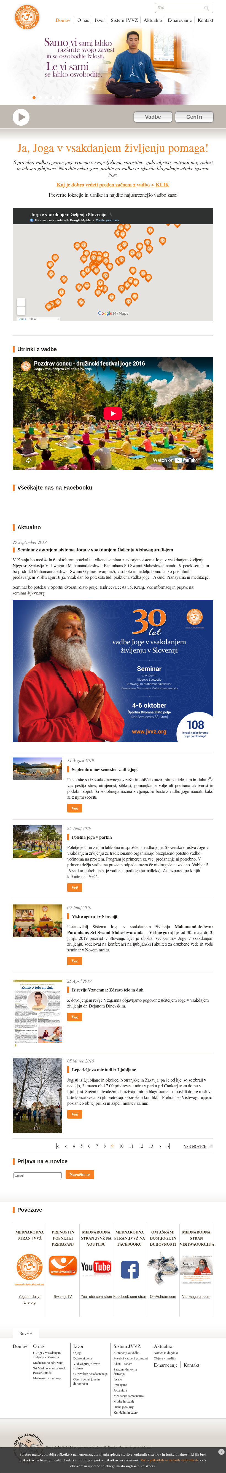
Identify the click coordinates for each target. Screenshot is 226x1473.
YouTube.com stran (96, 1297)
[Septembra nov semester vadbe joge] (37, 768)
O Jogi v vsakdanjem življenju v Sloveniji (47, 1354)
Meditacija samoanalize (129, 1395)
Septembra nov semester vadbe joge (105, 769)
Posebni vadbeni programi (131, 1358)
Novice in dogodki (166, 1352)
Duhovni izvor (82, 1358)
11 (131, 1146)
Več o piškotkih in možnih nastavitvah (169, 1460)
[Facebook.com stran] (129, 1287)
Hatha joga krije (124, 1406)
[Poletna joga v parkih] (37, 841)
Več (74, 808)
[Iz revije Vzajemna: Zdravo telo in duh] (37, 1012)
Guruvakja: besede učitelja (90, 1373)
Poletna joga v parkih (92, 837)
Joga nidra (120, 1390)
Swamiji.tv (24, 117)
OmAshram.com (163, 1297)
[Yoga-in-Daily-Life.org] (29, 1287)
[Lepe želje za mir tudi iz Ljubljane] (37, 1095)
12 (141, 1146)
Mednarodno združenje (48, 1362)
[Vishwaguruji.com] (196, 1287)
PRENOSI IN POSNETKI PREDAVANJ (63, 1238)
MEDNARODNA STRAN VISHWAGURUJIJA (197, 1238)
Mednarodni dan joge (47, 1378)
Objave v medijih (165, 1358)
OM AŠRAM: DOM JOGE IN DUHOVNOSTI (163, 1238)
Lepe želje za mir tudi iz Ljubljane (104, 1069)
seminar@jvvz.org (29, 593)
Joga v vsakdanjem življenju (27, 20)
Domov (63, 20)
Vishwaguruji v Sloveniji (94, 916)
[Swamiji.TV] (63, 1287)
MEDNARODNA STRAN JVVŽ (29, 1238)
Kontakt (205, 20)
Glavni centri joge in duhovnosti (86, 1381)
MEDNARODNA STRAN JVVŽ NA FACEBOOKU (129, 1238)
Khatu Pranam (123, 1363)
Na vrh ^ (26, 1333)
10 (121, 1146)
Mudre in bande (124, 1401)
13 (151, 1146)
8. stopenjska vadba (126, 1352)
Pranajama (120, 1384)
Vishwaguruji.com (196, 1297)
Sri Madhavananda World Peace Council (49, 1370)
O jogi (77, 1352)
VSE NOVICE (195, 1146)
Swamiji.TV (63, 1297)
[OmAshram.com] (163, 1287)
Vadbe (153, 117)
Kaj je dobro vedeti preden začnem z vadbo (103, 184)
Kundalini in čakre (126, 1412)
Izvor (100, 20)
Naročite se (80, 1174)
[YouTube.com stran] (96, 1287)
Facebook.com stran (129, 1297)
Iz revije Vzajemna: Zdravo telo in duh (108, 990)
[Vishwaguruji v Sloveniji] (37, 921)
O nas (82, 20)
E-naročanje (180, 20)
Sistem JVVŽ (124, 20)
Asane (118, 1379)
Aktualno (153, 20)
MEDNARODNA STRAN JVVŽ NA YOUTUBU (96, 1238)
